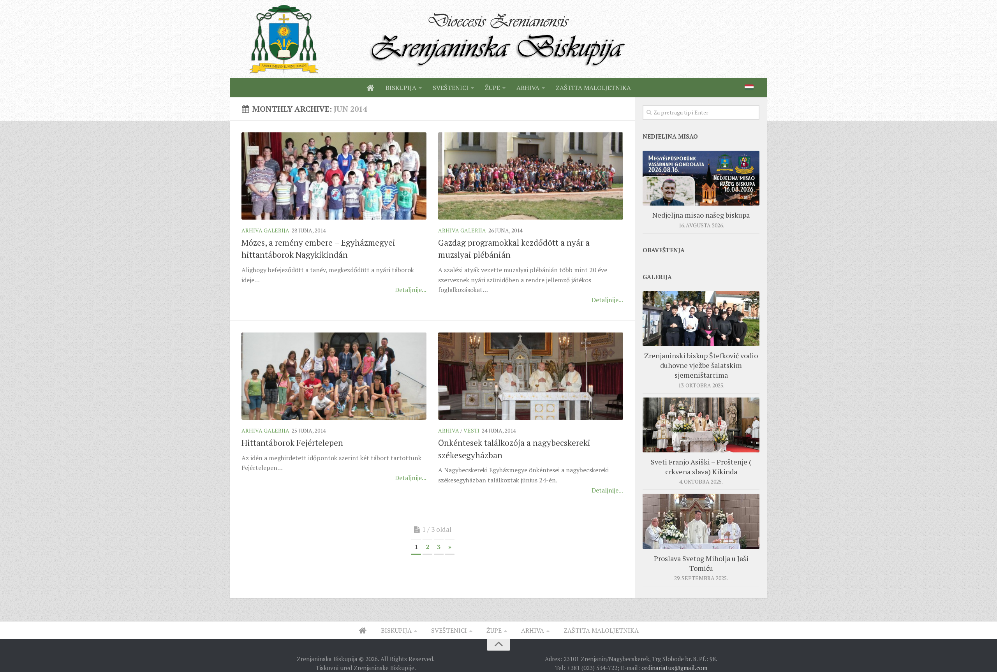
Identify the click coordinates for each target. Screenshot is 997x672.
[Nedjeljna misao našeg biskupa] (701, 178)
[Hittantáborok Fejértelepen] (333, 376)
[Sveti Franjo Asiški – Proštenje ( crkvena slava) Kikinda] (701, 425)
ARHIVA (527, 87)
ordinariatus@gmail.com (674, 668)
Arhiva (448, 430)
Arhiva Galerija (265, 230)
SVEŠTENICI (451, 87)
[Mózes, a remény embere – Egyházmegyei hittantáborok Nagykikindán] (333, 176)
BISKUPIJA (401, 87)
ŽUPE (492, 87)
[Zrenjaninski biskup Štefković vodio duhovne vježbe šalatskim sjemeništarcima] (701, 318)
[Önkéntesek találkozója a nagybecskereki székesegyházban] (530, 376)
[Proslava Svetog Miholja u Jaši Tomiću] (701, 521)
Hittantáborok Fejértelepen (292, 442)
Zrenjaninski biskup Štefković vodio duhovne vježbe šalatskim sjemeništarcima (701, 365)
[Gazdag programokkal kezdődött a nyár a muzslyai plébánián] (530, 176)
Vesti (471, 430)
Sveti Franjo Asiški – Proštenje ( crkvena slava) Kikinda (701, 466)
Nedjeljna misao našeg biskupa (701, 215)
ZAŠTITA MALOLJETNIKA (593, 87)
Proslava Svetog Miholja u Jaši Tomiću (701, 563)
